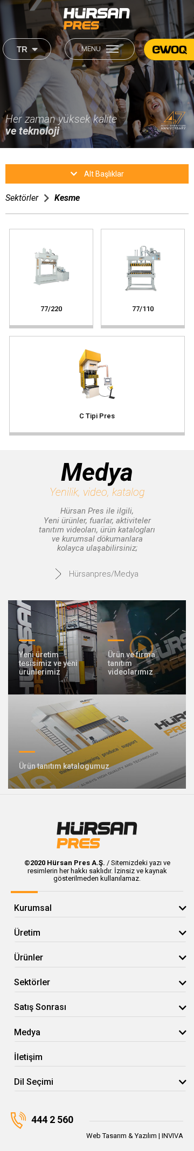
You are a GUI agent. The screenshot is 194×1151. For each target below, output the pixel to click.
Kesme (67, 198)
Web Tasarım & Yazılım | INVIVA (134, 1136)
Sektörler (21, 198)
